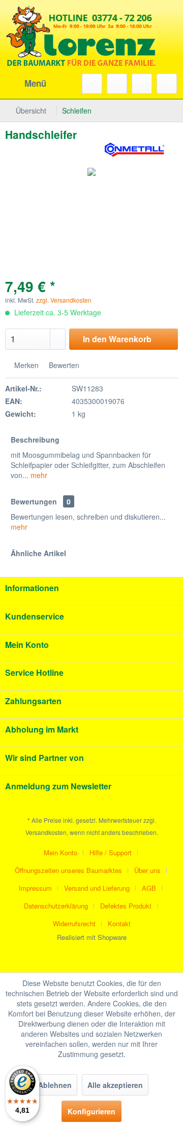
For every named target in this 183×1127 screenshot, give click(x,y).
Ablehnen (55, 1085)
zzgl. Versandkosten (64, 300)
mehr (37, 475)
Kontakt (119, 923)
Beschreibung (35, 439)
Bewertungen (34, 501)
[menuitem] (25, 84)
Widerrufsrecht (74, 923)
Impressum (35, 888)
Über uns (147, 870)
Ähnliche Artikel (38, 553)
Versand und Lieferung (97, 888)
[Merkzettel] (117, 84)
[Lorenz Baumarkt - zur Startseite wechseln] (81, 50)
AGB (149, 888)
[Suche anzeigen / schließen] (92, 84)
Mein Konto (60, 852)
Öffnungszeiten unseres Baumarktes (68, 870)
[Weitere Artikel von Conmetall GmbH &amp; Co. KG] (135, 150)
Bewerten (63, 365)
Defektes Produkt (125, 906)
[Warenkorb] (167, 84)
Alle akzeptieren (115, 1085)
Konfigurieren (91, 1111)
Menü (35, 83)
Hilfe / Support (110, 852)
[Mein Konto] (142, 84)
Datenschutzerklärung (56, 906)
